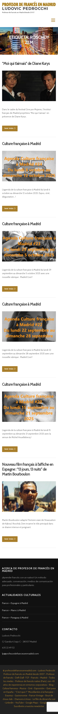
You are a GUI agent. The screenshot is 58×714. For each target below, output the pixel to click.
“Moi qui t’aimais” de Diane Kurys (26, 63)
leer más (8, 128)
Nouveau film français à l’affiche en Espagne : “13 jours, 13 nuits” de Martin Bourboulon (27, 469)
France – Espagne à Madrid (15, 603)
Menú (53, 20)
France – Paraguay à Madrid (15, 617)
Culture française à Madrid (21, 143)
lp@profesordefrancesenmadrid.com (20, 653)
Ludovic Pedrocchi (25, 8)
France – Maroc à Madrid (14, 610)
